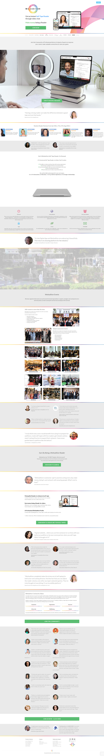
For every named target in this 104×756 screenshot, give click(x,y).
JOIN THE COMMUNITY (52, 621)
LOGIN (98, 2)
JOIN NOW (35, 28)
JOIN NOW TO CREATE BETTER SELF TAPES (52, 522)
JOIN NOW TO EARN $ (52, 465)
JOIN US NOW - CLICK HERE (52, 719)
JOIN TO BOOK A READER (52, 100)
